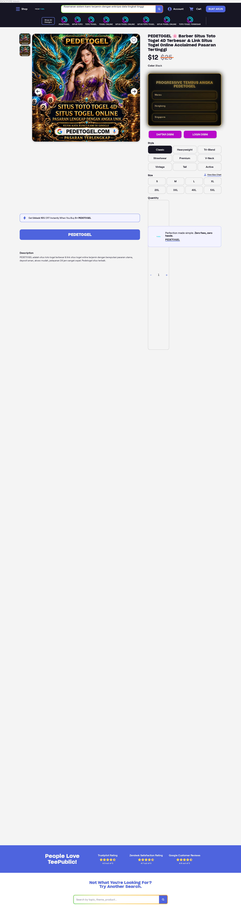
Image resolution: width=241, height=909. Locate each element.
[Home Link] (40, 9)
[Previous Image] (38, 91)
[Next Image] (134, 91)
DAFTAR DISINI (165, 134)
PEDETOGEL (80, 234)
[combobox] (108, 9)
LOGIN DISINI (200, 134)
